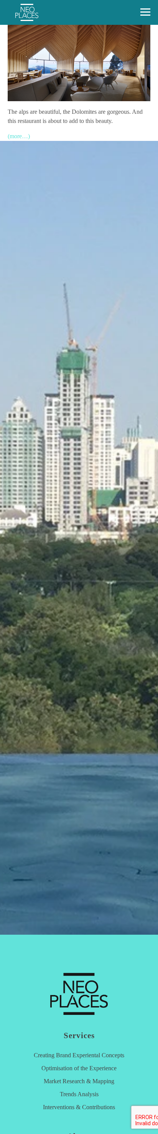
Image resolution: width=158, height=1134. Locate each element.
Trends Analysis (79, 1094)
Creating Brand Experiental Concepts (79, 1055)
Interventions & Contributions (79, 1107)
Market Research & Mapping (79, 1081)
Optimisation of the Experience (79, 1068)
